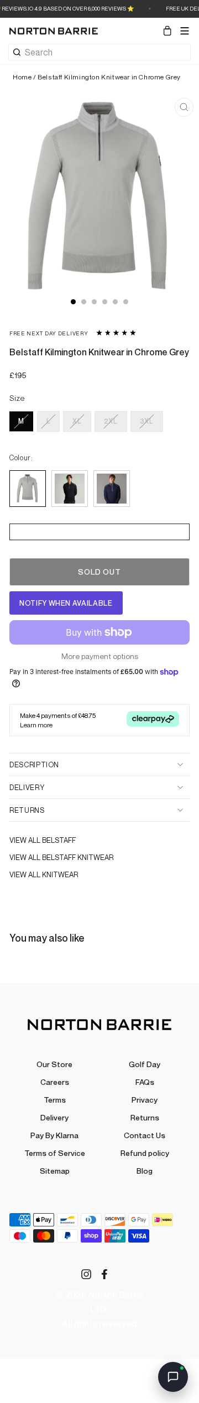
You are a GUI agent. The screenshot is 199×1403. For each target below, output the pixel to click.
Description (34, 764)
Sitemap (55, 1170)
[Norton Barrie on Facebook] (104, 1273)
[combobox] (107, 52)
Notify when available (66, 603)
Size (17, 398)
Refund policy (145, 1153)
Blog (145, 1170)
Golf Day (144, 1064)
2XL (111, 421)
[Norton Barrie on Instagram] (86, 1273)
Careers (54, 1082)
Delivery (26, 787)
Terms (55, 1099)
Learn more (36, 725)
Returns (27, 810)
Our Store (54, 1064)
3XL (147, 421)
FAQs (144, 1082)
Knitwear (60, 874)
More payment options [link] (99, 656)
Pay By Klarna (54, 1135)
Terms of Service (54, 1153)
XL (76, 421)
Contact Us (144, 1135)
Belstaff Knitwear (77, 857)
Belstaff (59, 840)
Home (22, 77)
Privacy (145, 1099)
